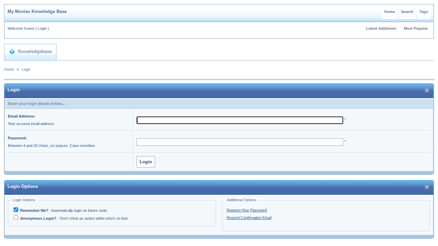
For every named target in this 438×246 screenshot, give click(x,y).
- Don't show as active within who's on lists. (74, 218)
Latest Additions (381, 28)
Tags (424, 12)
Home (389, 12)
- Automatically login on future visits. (64, 210)
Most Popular (416, 28)
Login (42, 28)
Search (407, 12)
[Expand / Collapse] (426, 90)
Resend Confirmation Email (249, 218)
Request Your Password (247, 210)
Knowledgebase (35, 51)
